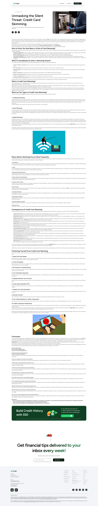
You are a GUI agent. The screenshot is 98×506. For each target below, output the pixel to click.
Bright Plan (65, 474)
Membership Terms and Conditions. (30, 501)
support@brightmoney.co (15, 481)
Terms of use (74, 476)
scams (67, 188)
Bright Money (58, 45)
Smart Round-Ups (67, 476)
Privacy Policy (74, 472)
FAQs (84, 476)
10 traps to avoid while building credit (19, 350)
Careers (84, 483)
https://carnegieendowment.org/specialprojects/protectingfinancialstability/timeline (30, 401)
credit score (26, 219)
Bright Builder (66, 472)
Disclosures (74, 478)
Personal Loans (66, 480)
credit (23, 94)
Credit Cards (85, 480)
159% (48, 39)
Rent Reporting (66, 478)
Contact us (85, 472)
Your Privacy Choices (75, 474)
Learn (84, 478)
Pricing (84, 474)
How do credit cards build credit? (18, 349)
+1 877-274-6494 (14, 485)
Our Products (61, 3)
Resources (69, 3)
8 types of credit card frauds (45, 45)
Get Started (77, 3)
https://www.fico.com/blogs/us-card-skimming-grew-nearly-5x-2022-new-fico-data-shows (31, 403)
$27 (83, 338)
